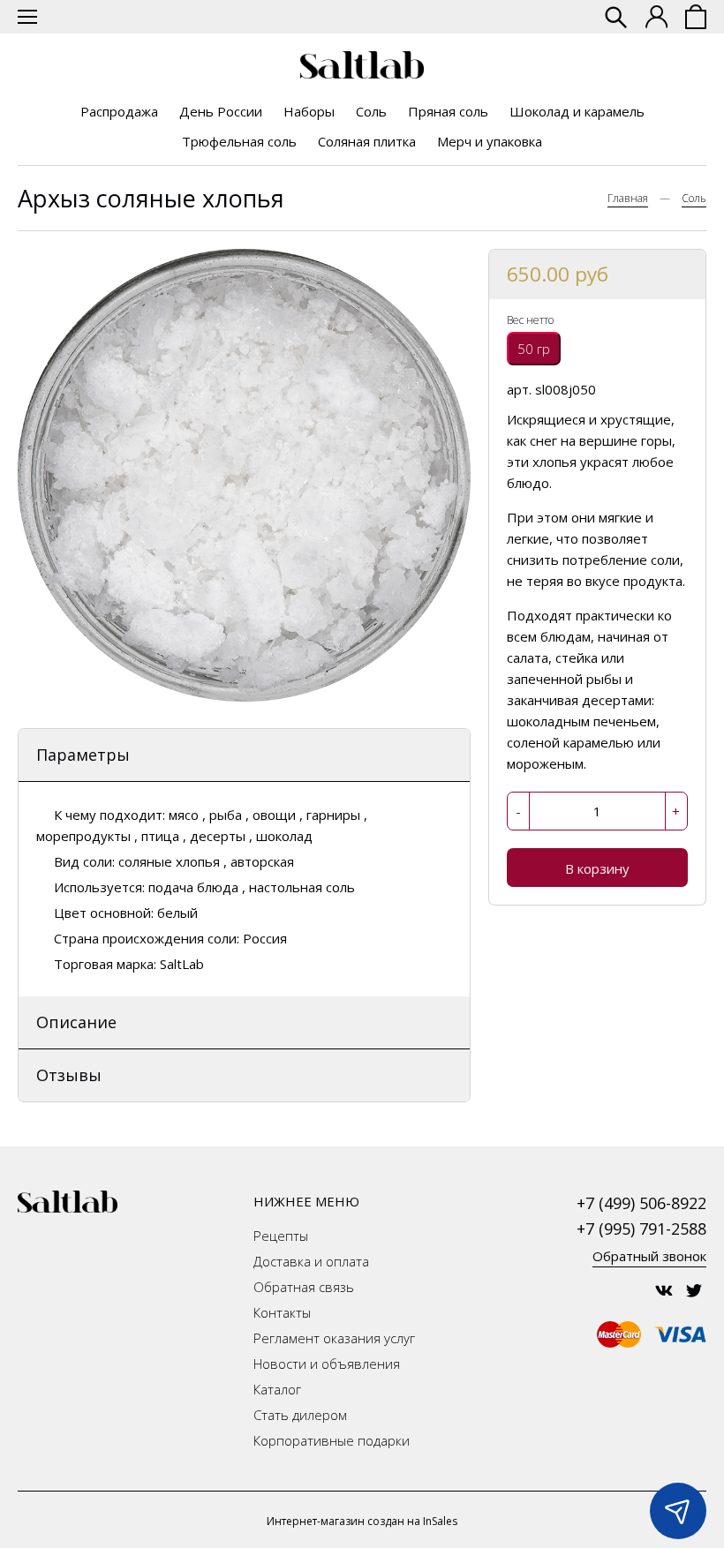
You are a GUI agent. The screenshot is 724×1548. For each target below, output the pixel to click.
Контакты (282, 1312)
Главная (627, 198)
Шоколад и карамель (577, 111)
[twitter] (694, 1290)
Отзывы (69, 1075)
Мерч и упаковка (489, 141)
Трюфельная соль (239, 141)
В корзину (597, 868)
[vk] (664, 1290)
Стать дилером (300, 1415)
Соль (371, 111)
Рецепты (280, 1235)
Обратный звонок (649, 1256)
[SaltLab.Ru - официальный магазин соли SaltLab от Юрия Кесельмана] (362, 65)
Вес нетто (530, 319)
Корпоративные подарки (331, 1440)
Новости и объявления (326, 1363)
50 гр (533, 348)
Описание (76, 1022)
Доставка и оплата (311, 1261)
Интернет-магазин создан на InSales (362, 1521)
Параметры (83, 754)
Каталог (277, 1389)
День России (220, 111)
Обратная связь (303, 1287)
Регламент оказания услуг (334, 1338)
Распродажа (119, 111)
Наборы (309, 111)
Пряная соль (448, 111)
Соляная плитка (367, 141)
